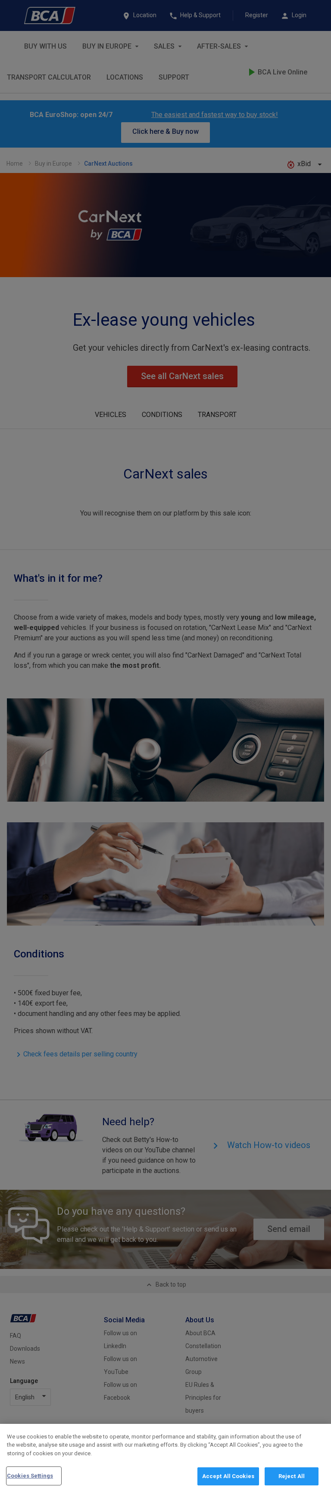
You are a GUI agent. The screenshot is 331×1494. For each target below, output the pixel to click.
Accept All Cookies (228, 1476)
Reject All (291, 1476)
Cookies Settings (30, 1475)
